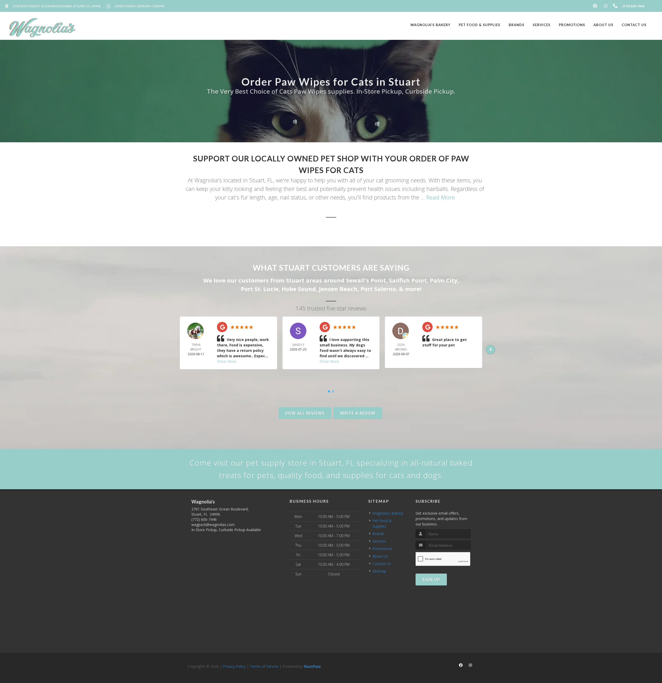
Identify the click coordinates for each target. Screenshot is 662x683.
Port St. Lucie (260, 289)
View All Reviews (305, 413)
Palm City (443, 280)
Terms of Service (264, 666)
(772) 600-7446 (204, 519)
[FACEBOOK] (595, 6)
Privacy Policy (234, 666)
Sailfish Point (408, 280)
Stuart (295, 280)
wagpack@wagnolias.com (213, 524)
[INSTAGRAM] (605, 6)
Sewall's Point (366, 280)
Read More (440, 197)
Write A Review (357, 413)
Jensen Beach (338, 289)
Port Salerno (378, 289)
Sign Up (431, 579)
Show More (226, 361)
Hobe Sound (299, 289)
